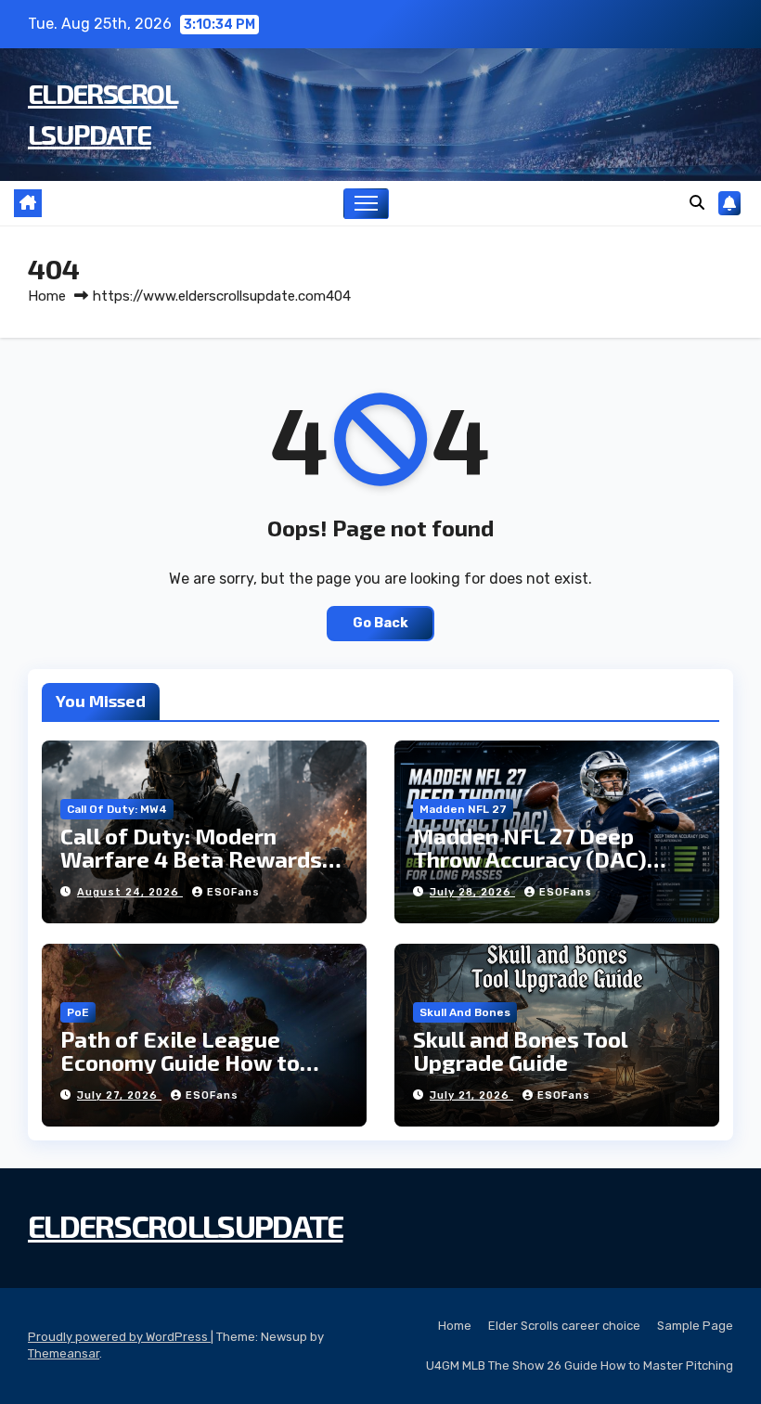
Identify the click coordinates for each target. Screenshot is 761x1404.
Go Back (380, 623)
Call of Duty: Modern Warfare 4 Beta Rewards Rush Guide (191, 858)
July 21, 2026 (471, 1095)
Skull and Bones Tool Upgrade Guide (520, 1050)
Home (47, 296)
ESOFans (233, 892)
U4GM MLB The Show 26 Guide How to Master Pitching (579, 1365)
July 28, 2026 (472, 892)
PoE (78, 1012)
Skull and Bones (464, 1012)
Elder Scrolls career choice (564, 1326)
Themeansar (63, 1353)
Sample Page (695, 1326)
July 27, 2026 (119, 1095)
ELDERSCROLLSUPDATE (185, 1225)
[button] (697, 203)
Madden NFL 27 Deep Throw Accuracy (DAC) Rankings (530, 858)
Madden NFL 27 (463, 809)
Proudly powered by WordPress (119, 1337)
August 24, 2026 (130, 892)
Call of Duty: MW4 (117, 809)
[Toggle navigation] (366, 203)
